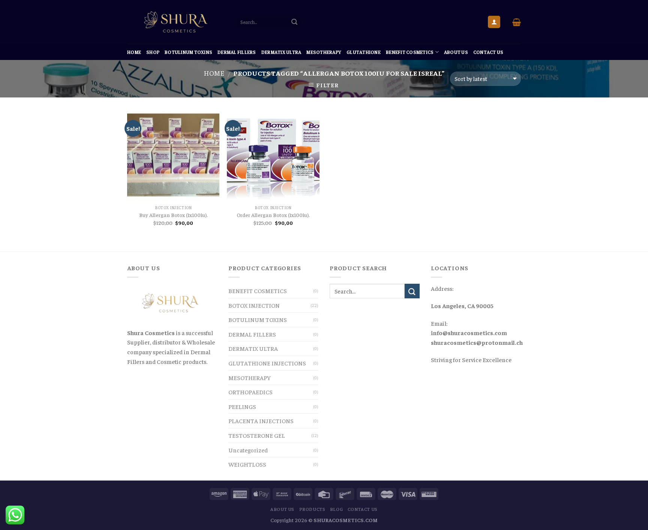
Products (312, 509)
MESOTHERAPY (323, 52)
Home (134, 52)
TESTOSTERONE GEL (256, 435)
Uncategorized (248, 450)
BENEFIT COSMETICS (410, 52)
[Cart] (516, 22)
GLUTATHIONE (363, 52)
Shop (152, 52)
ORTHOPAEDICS (250, 391)
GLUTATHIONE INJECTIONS (267, 363)
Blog (336, 509)
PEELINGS (242, 406)
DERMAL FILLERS (237, 52)
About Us (456, 52)
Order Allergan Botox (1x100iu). (273, 214)
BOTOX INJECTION (254, 305)
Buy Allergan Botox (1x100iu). (173, 214)
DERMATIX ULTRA (281, 52)
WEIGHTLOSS (247, 464)
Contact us (488, 52)
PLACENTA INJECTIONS (261, 420)
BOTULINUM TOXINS (188, 52)
